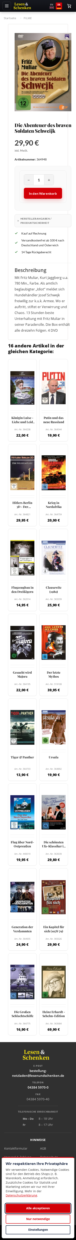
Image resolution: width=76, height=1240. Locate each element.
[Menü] (7, 6)
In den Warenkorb (43, 193)
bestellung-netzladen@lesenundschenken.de (38, 1073)
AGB (43, 1148)
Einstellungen (38, 1230)
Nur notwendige (38, 1219)
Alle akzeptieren (38, 1208)
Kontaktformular (15, 1148)
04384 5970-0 (38, 1087)
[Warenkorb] (69, 6)
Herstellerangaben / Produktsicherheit (36, 220)
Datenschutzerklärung (21, 1195)
